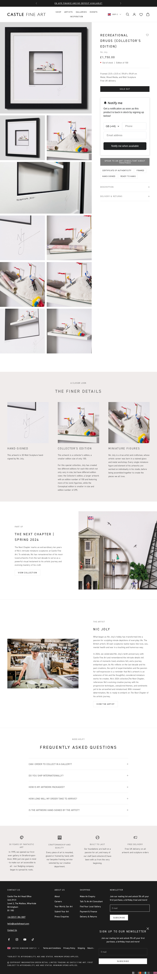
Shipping (81, 948)
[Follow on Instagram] (16, 939)
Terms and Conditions (52, 948)
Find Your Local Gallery (90, 906)
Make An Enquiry (87, 896)
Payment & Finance (88, 911)
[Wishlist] (147, 34)
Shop (58, 12)
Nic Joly (103, 52)
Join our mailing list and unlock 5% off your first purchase (78, 3)
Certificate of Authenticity (116, 170)
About (57, 896)
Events (94, 12)
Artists (68, 12)
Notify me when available (125, 146)
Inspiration (76, 16)
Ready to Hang (128, 176)
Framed (140, 170)
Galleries (81, 12)
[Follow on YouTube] (24, 939)
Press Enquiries (62, 916)
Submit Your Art (62, 911)
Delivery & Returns (88, 916)
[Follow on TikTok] (32, 939)
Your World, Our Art (64, 906)
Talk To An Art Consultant (91, 901)
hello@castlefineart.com (18, 923)
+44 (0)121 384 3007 (16, 917)
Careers (58, 901)
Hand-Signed (108, 176)
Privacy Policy (69, 948)
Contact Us (12, 930)
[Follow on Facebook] (8, 939)
